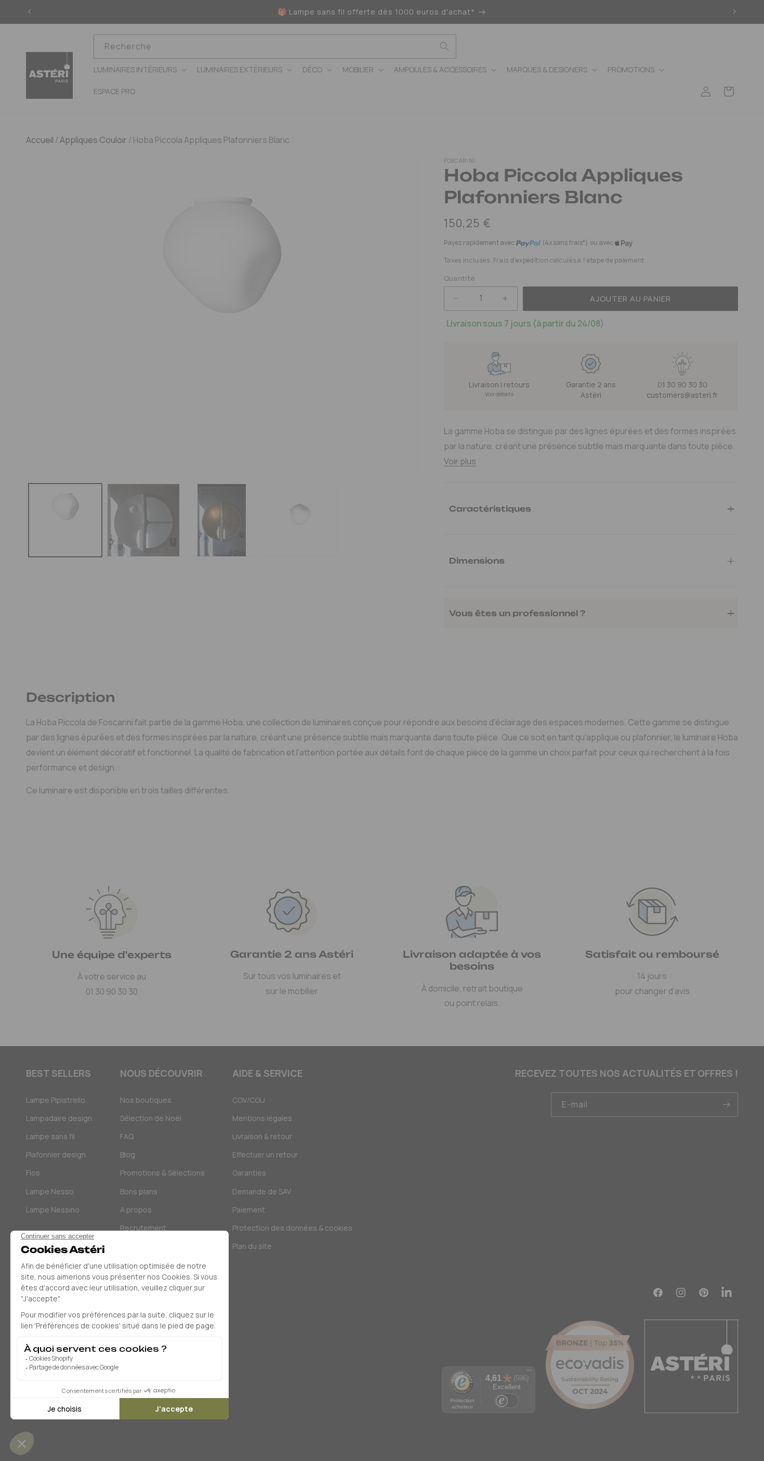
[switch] (507, 1400)
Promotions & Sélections (162, 1173)
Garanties (249, 1173)
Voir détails (499, 394)
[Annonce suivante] (734, 12)
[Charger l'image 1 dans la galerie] (65, 520)
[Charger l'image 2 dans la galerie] (143, 520)
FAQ (127, 1136)
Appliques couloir (92, 140)
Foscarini (460, 161)
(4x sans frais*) (565, 243)
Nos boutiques (146, 1100)
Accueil (40, 140)
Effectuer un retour (265, 1154)
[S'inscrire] (726, 1104)
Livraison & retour (262, 1136)
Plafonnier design (56, 1154)
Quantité (459, 278)
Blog (127, 1154)
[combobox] (275, 46)
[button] (139, 70)
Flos (33, 1173)
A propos (136, 1210)
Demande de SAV (261, 1191)
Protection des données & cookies (292, 1228)
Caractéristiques (490, 508)
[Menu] (529, 1372)
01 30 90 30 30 (682, 384)
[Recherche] (444, 46)
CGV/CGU (248, 1100)
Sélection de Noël (150, 1118)
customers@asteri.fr (682, 395)
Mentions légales (262, 1118)
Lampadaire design (59, 1118)
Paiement (248, 1210)
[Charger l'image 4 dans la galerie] (300, 520)
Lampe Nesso (50, 1191)
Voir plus (460, 461)
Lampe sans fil (50, 1136)
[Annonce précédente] (29, 12)
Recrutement (143, 1228)
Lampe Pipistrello (55, 1100)
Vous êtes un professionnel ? (517, 613)
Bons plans (138, 1191)
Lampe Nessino (53, 1210)
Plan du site (252, 1246)
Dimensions (477, 560)
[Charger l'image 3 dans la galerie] (221, 520)
